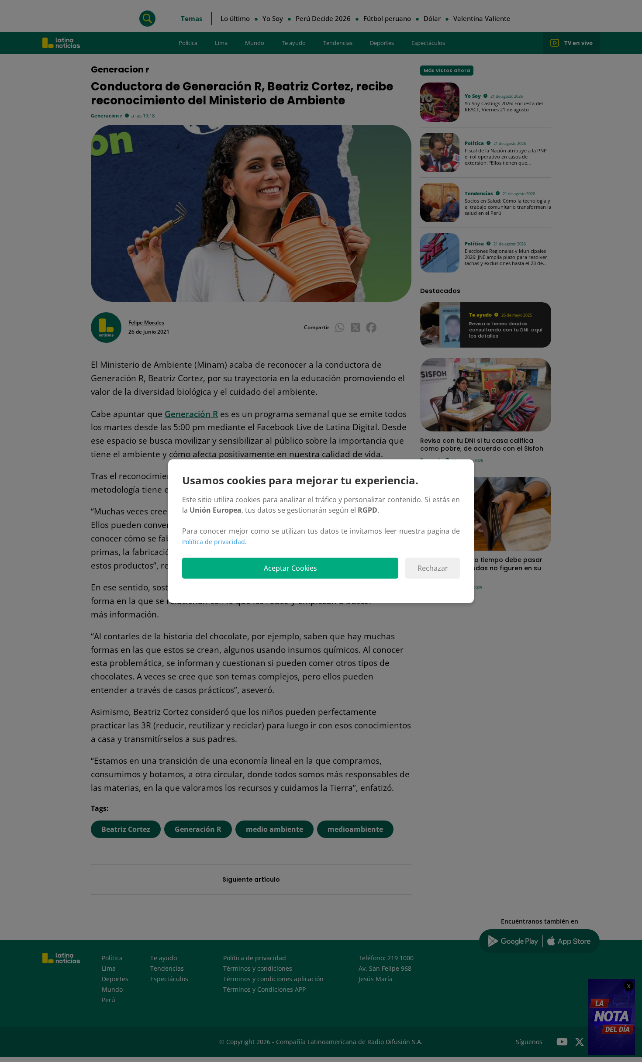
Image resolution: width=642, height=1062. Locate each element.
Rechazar (433, 568)
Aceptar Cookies (290, 568)
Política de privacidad (213, 542)
